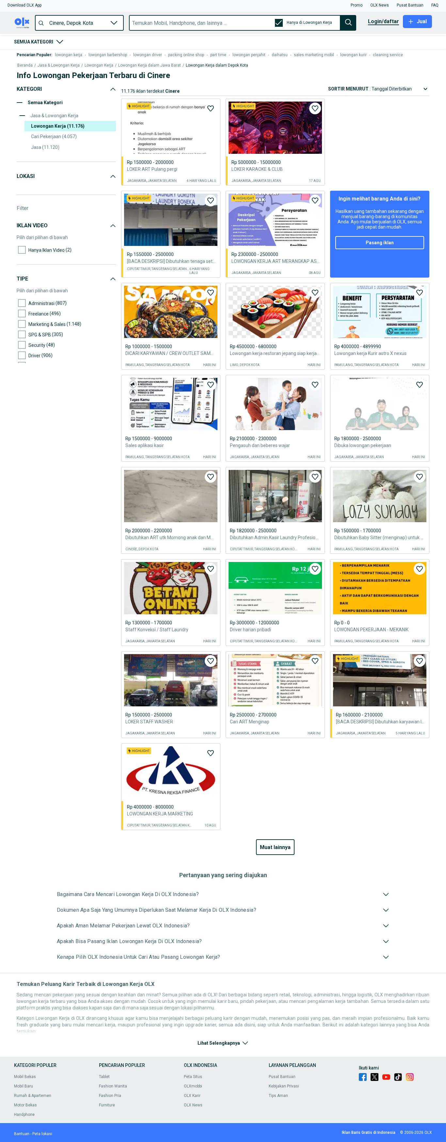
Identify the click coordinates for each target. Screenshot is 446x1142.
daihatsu (280, 55)
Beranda (25, 65)
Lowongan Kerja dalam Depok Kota (217, 65)
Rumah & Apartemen (32, 1095)
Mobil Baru (23, 1086)
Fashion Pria (110, 1095)
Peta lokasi (42, 1134)
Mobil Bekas (25, 1076)
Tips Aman (278, 1095)
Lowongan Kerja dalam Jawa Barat (149, 65)
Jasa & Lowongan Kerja (59, 65)
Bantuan (21, 1134)
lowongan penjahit (248, 55)
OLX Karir (192, 1095)
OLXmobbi (193, 1086)
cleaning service (388, 55)
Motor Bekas (25, 1105)
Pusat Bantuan (282, 1076)
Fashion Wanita (113, 1086)
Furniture (107, 1105)
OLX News (193, 1105)
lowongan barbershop (107, 55)
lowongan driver (147, 55)
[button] (24, 5)
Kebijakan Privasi (284, 1086)
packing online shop (186, 55)
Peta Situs (193, 1076)
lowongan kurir (353, 55)
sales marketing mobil (314, 55)
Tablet (104, 1076)
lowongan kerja (68, 55)
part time (218, 55)
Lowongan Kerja (99, 65)
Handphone (24, 1114)
